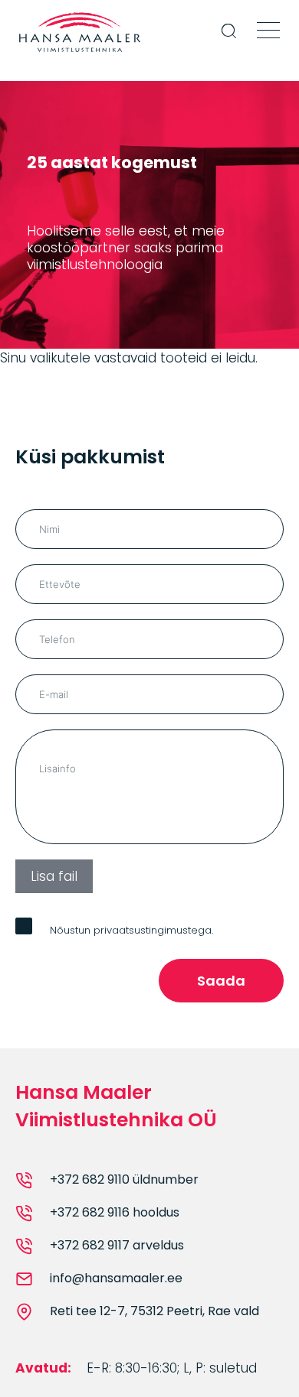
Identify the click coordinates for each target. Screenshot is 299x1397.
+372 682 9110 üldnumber (124, 1179)
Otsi (231, 40)
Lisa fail (54, 876)
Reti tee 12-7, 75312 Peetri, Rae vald (154, 1311)
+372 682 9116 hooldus (114, 1212)
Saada (221, 980)
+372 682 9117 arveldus (117, 1245)
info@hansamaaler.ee (116, 1278)
